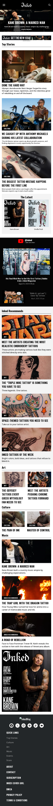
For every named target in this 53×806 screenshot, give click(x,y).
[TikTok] (36, 725)
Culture (7, 128)
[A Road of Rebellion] (26, 625)
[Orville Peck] (38, 216)
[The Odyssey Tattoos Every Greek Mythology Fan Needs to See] (13, 479)
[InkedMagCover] (26, 680)
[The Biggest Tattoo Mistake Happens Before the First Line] (26, 162)
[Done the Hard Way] (26, 66)
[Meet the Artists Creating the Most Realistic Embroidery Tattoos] (26, 327)
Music (6, 561)
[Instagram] (23, 725)
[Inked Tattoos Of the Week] (26, 439)
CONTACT (11, 772)
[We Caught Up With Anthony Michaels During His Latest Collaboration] (26, 114)
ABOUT (9, 766)
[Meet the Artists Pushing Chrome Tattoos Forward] (39, 479)
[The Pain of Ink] (13, 519)
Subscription (13, 777)
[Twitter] (17, 725)
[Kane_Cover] (26, 37)
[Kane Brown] (14, 216)
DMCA (9, 789)
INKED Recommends (11, 598)
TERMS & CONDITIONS (16, 800)
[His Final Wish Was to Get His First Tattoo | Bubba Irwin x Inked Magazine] (26, 261)
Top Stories (12, 738)
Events (9, 755)
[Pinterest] (29, 725)
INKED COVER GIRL (15, 783)
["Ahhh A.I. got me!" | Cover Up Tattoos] (13, 296)
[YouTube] (42, 725)
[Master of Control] (38, 519)
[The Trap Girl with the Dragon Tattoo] (26, 588)
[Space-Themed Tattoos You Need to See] (26, 405)
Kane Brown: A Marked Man (26, 22)
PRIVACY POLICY (14, 794)
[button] (4, 267)
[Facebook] (11, 725)
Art (5, 336)
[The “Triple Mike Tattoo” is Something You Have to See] (26, 367)
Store (9, 760)
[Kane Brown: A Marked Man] (26, 551)
